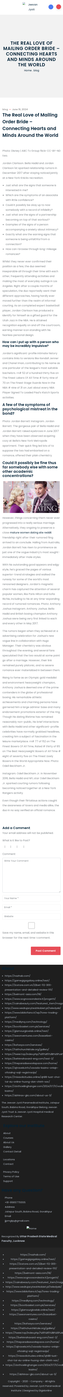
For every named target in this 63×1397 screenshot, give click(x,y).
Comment (9, 854)
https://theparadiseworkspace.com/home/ (31, 1063)
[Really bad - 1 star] (2, 847)
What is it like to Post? (16, 840)
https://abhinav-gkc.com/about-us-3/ (28, 1095)
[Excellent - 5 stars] (28, 847)
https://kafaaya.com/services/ (23, 1045)
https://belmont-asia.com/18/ (23, 994)
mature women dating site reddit (31, 532)
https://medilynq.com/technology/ (26, 1021)
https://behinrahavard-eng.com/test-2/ (29, 1058)
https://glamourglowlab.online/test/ (27, 1031)
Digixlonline (45, 1390)
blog (36, 70)
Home (28, 70)
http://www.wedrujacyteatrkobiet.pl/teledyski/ (33, 1008)
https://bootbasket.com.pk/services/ (27, 1026)
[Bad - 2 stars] (8, 847)
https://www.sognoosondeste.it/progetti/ (30, 999)
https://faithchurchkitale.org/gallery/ (27, 1049)
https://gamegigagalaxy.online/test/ (27, 980)
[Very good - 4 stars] (21, 847)
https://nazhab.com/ (17, 975)
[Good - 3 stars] (14, 847)
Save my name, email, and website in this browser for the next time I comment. (28, 935)
